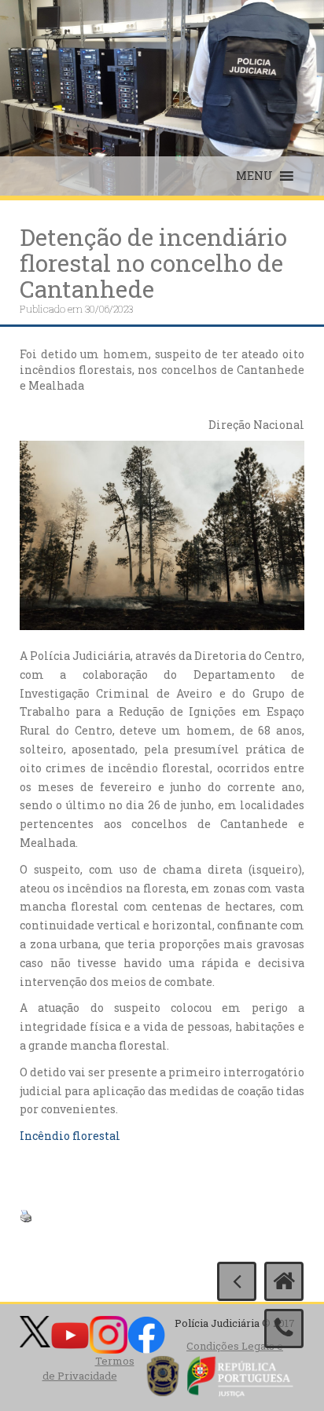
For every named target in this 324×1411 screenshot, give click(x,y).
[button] (254, 176)
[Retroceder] (236, 1281)
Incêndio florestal (70, 1135)
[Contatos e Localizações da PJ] (284, 1328)
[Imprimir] (26, 1215)
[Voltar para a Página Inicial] (284, 1281)
